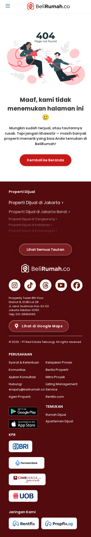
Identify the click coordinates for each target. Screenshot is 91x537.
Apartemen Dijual (59, 421)
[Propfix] (59, 523)
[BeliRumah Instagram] (14, 285)
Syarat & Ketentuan (24, 362)
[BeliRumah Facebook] (77, 285)
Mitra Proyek (55, 377)
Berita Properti (57, 370)
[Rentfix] (24, 523)
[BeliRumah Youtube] (61, 285)
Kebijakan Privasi (59, 362)
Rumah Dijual (56, 415)
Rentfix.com (55, 397)
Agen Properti (20, 397)
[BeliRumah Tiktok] (30, 285)
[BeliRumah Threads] (45, 285)
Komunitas (17, 370)
